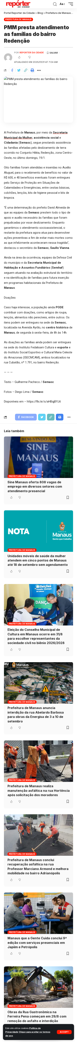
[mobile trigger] (69, 4)
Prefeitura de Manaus (18, 19)
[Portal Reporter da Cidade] (18, 4)
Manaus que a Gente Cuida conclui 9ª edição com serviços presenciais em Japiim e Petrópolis (37, 942)
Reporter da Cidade (32, 52)
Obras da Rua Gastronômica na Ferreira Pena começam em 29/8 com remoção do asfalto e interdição (37, 1016)
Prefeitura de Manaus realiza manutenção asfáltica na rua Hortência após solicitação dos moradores (39, 790)
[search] (55, 4)
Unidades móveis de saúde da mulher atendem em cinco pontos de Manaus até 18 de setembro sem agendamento (38, 560)
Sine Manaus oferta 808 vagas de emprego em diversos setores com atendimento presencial (35, 486)
